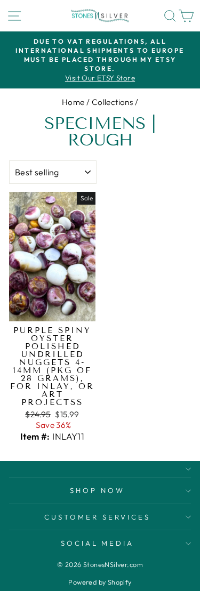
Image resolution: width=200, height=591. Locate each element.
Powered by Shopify (99, 582)
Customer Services (97, 517)
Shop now (97, 490)
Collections (112, 102)
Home (73, 102)
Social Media (97, 543)
